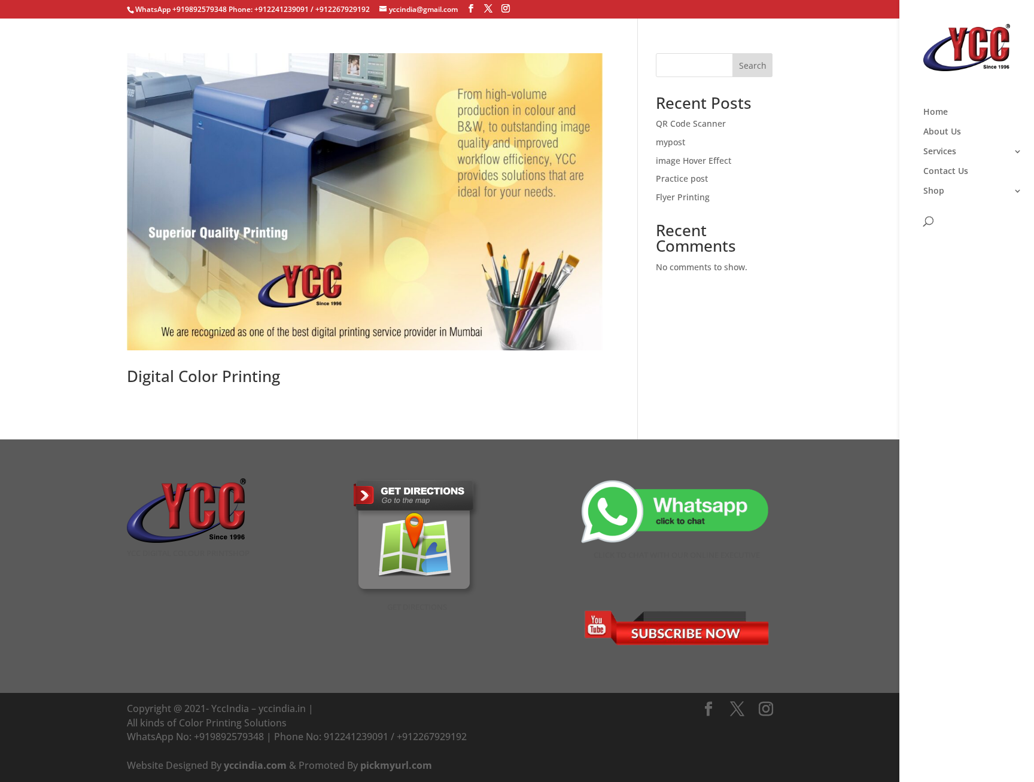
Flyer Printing (683, 197)
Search (753, 65)
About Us (942, 132)
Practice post (682, 178)
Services (939, 152)
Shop (933, 191)
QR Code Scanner (691, 123)
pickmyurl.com (396, 765)
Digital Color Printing (203, 376)
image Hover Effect (693, 160)
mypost (670, 142)
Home (935, 112)
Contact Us (945, 171)
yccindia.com (255, 765)
